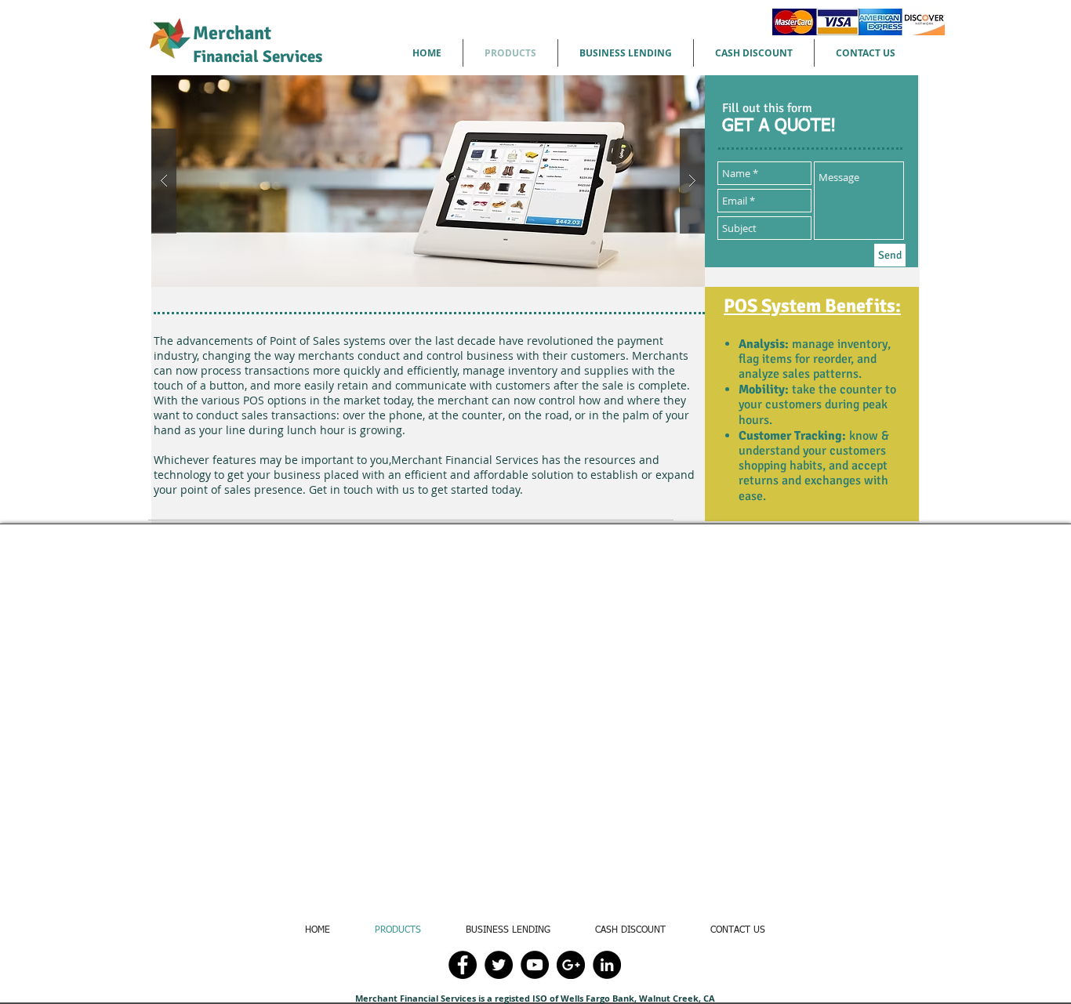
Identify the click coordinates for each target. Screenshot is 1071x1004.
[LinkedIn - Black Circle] (607, 965)
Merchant (257, 44)
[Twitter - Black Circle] (499, 965)
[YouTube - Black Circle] (535, 965)
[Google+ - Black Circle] (571, 965)
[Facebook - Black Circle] (462, 965)
